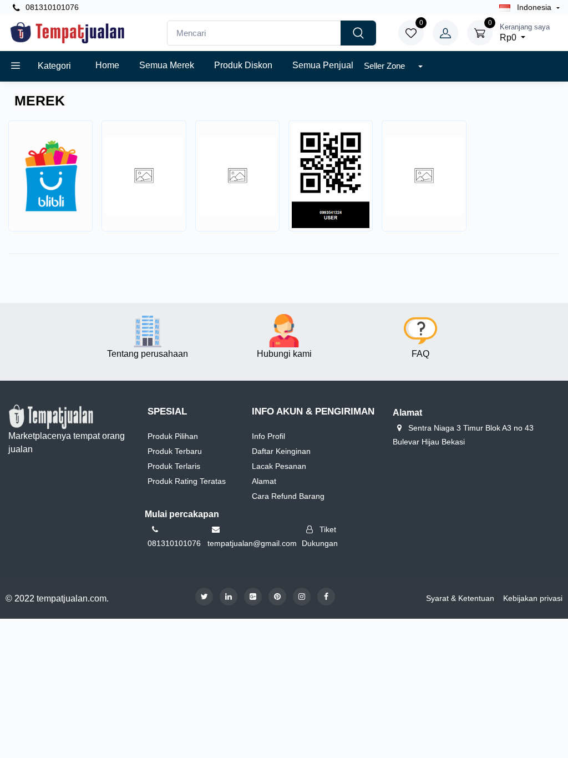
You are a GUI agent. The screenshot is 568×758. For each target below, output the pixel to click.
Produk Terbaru (175, 451)
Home (107, 65)
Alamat (264, 481)
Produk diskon (243, 65)
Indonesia (534, 7)
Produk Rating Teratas (187, 481)
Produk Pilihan (173, 436)
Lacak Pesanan (279, 466)
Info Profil (268, 436)
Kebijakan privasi (532, 598)
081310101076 (51, 7)
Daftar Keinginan (281, 451)
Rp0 (525, 32)
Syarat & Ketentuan (460, 598)
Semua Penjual (322, 65)
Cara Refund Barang (288, 496)
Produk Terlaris (174, 466)
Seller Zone (385, 65)
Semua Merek (166, 65)
